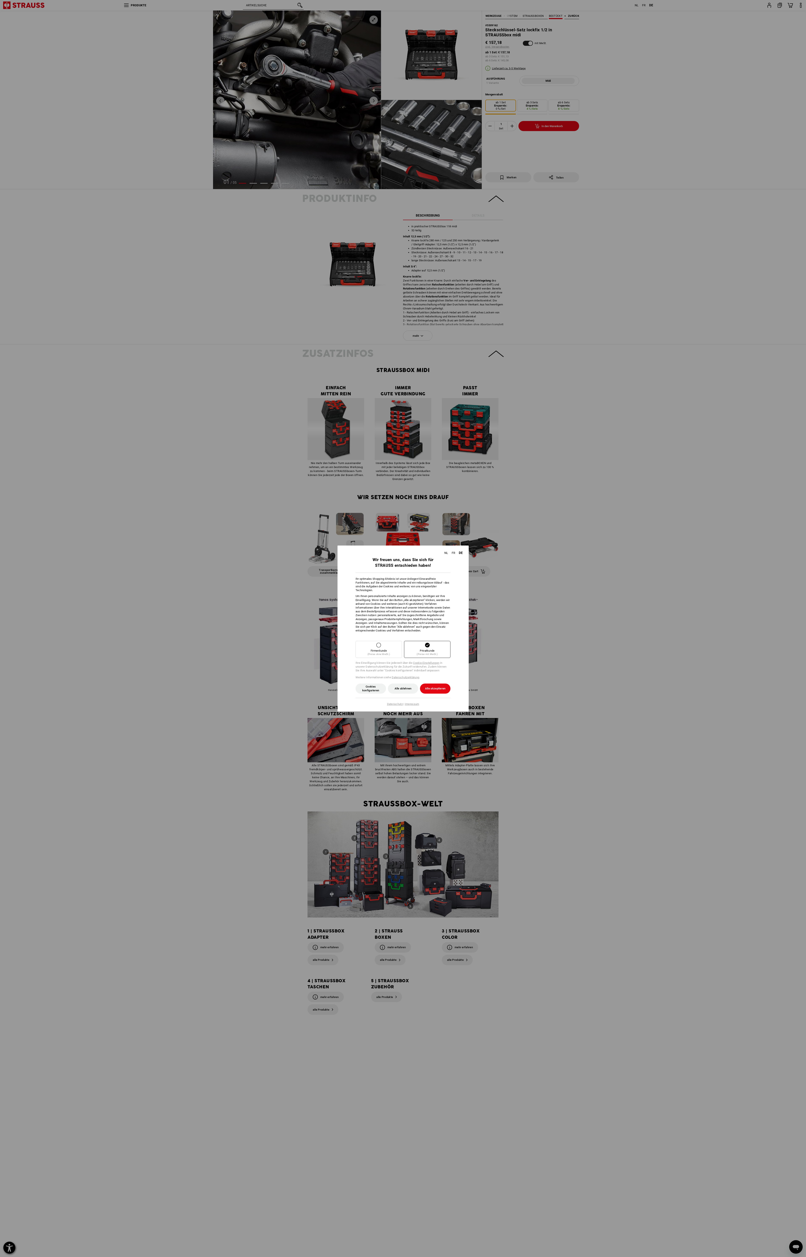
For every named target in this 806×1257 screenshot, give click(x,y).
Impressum (412, 704)
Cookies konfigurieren (370, 688)
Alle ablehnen (403, 688)
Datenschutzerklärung (405, 677)
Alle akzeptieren (435, 688)
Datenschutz (395, 704)
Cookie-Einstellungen (426, 662)
